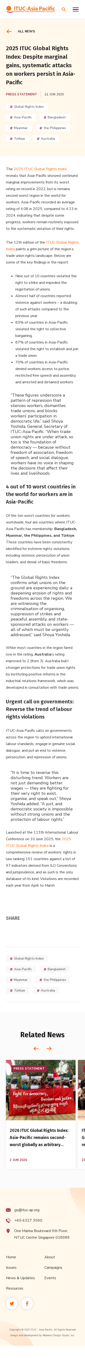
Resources (14, 1288)
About (49, 1257)
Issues (11, 1267)
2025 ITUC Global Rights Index (40, 169)
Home (11, 1257)
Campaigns (53, 1267)
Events (50, 1278)
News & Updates (20, 1278)
